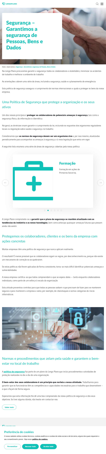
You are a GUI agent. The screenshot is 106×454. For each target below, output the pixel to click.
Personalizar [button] (12, 446)
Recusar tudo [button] (30, 446)
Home (4, 67)
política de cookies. (40, 439)
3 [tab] (51, 210)
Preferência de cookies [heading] (19, 432)
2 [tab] (48, 210)
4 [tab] (54, 210)
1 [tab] (44, 210)
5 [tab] (58, 210)
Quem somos (11, 67)
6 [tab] (61, 210)
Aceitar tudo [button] (48, 446)
